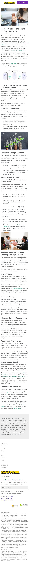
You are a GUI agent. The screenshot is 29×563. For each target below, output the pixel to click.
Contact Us (4, 457)
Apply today (17, 408)
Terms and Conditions (7, 496)
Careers (3, 448)
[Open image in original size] (9, 3)
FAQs (2, 460)
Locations (3, 467)
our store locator (21, 530)
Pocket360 (22, 2)
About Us (3, 445)
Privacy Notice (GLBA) (7, 500)
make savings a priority (18, 50)
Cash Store (13, 63)
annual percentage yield (16, 288)
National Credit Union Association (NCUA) (14, 376)
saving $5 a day (7, 393)
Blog (2, 451)
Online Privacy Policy (6, 498)
